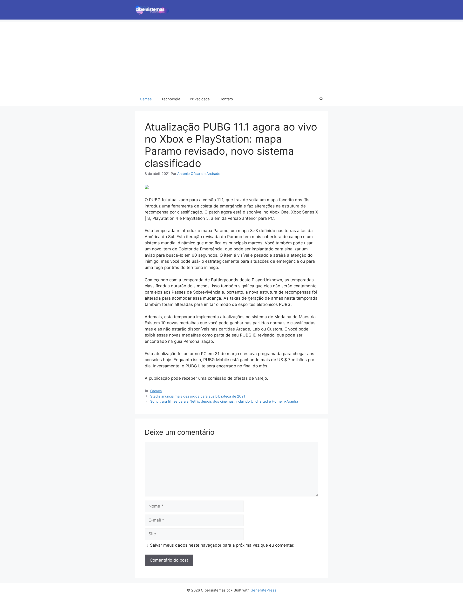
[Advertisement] (231, 55)
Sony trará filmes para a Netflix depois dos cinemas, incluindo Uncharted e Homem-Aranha (224, 401)
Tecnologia (170, 99)
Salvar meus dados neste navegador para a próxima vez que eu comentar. (222, 545)
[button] (321, 99)
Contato (226, 99)
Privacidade (200, 99)
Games (146, 99)
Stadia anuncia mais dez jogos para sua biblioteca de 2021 (197, 396)
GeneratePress (263, 590)
